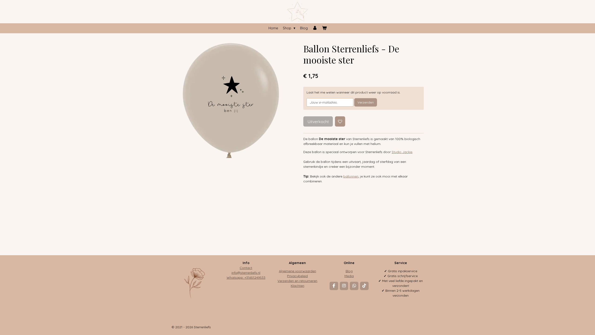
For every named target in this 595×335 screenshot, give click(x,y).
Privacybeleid (297, 276)
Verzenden (365, 102)
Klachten (297, 286)
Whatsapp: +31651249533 (246, 277)
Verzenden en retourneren (297, 281)
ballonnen (350, 176)
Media (349, 276)
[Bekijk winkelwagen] (324, 28)
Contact (246, 268)
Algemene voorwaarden (297, 271)
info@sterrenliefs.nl (245, 273)
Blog (349, 271)
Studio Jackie (402, 152)
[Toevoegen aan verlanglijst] (340, 121)
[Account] (315, 28)
